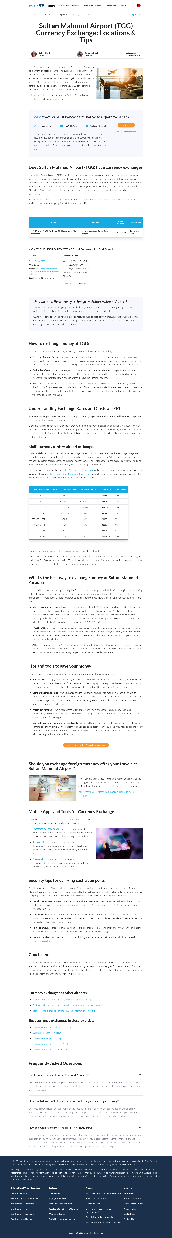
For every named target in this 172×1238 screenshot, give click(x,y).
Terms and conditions (133, 1203)
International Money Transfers (25, 1188)
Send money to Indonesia (22, 1203)
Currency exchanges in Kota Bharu (49, 1049)
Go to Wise (126, 125)
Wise (38, 117)
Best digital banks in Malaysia (99, 1217)
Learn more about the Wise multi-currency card (86, 745)
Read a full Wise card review (126, 131)
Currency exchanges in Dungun (47, 1038)
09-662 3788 (40, 261)
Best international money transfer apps (104, 1193)
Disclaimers (139, 15)
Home (31, 15)
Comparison (111, 5)
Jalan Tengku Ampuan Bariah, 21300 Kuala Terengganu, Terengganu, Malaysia (44, 271)
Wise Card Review (57, 1214)
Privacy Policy (129, 1208)
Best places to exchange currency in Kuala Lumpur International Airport (68, 1005)
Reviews (87, 5)
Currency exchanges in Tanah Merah (50, 1043)
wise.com (50, 550)
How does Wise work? (96, 1198)
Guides (98, 5)
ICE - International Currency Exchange (69, 473)
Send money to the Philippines (25, 1198)
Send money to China (20, 1193)
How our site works (132, 1198)
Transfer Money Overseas (68, 5)
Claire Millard (44, 53)
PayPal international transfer (62, 1219)
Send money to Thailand (22, 1219)
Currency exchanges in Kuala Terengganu (52, 1027)
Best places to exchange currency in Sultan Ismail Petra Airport (63, 999)
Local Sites (128, 1193)
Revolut (36, 842)
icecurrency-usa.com (70, 550)
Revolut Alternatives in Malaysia (63, 1208)
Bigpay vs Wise (93, 1203)
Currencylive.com (41, 859)
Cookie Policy (129, 1214)
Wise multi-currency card (81, 470)
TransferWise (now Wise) (45, 828)
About (123, 5)
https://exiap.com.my (34, 1161)
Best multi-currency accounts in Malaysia (104, 1222)
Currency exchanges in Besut (46, 1032)
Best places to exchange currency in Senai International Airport (63, 1010)
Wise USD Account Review (61, 1203)
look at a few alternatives (46, 199)
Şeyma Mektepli (91, 53)
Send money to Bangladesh (23, 1214)
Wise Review (54, 1193)
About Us (127, 1188)
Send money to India (20, 1208)
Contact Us (128, 1219)
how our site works (24, 1179)
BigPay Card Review (58, 1198)
